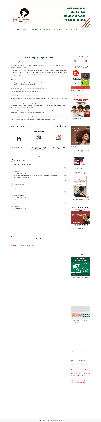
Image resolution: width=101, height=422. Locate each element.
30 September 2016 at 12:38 (20, 208)
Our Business (44, 29)
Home (18, 29)
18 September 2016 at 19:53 (20, 162)
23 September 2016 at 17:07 (20, 186)
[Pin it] (66, 126)
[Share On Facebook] (60, 126)
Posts (34, 29)
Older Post (61, 239)
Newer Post (16, 239)
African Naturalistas (19, 160)
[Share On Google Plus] (63, 126)
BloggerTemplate (58, 420)
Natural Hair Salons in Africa (74, 29)
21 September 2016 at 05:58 (20, 173)
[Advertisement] (11, 40)
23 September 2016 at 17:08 (20, 197)
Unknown (16, 171)
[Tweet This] (58, 126)
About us (26, 29)
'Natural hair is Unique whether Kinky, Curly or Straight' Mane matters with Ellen (80, 375)
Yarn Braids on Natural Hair (78, 360)
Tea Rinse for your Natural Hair (79, 369)
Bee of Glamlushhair (19, 184)
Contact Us (56, 29)
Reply (65, 167)
